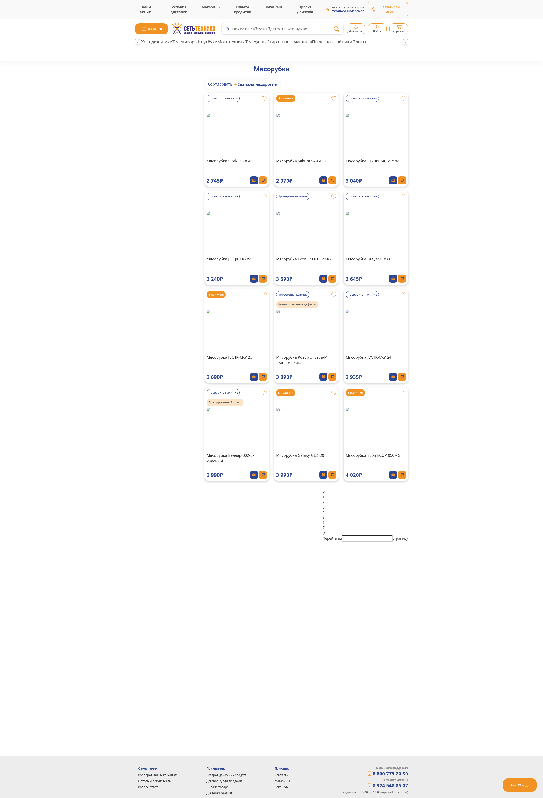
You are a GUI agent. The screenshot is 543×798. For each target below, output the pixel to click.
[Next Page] (365, 532)
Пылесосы (323, 42)
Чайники (343, 42)
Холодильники (156, 42)
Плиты (359, 42)
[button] (151, 28)
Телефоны (256, 42)
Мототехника (231, 42)
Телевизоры (185, 42)
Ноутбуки (207, 42)
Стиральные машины (289, 42)
